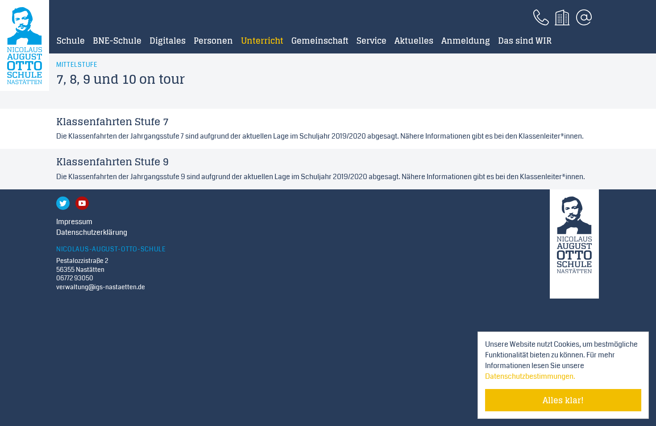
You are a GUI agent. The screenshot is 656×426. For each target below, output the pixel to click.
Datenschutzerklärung (91, 232)
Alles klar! (563, 400)
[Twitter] (63, 203)
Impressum (74, 222)
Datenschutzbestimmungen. (530, 376)
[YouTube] (82, 203)
